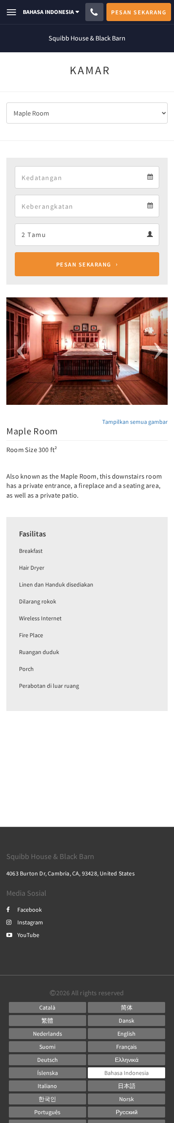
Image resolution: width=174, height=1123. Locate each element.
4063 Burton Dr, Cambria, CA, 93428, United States (70, 873)
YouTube (28, 935)
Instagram (30, 922)
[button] (18, 351)
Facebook (29, 909)
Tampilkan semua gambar (135, 422)
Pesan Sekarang (83, 264)
